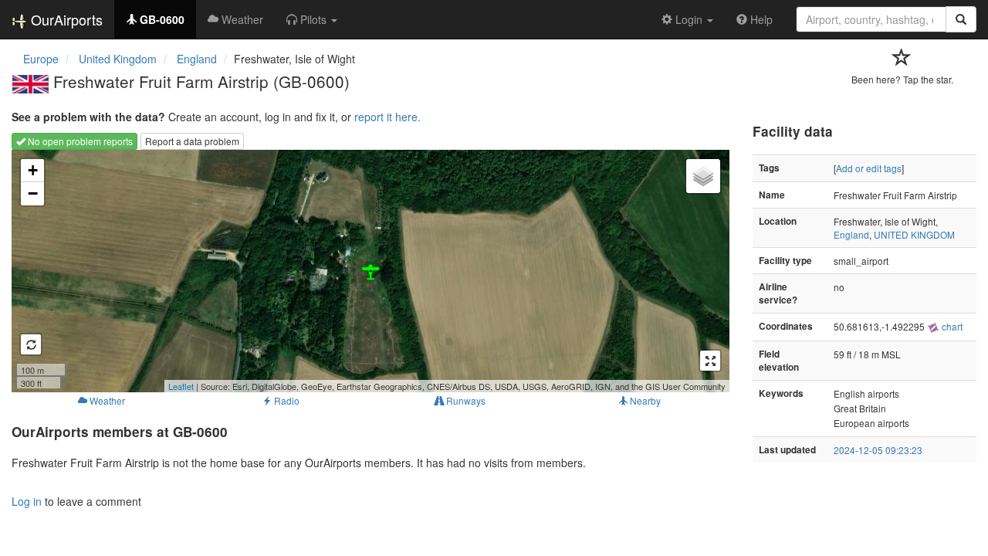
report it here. (387, 116)
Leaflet (181, 386)
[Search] (961, 19)
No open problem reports (79, 140)
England (851, 234)
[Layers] (703, 176)
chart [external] (951, 326)
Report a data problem (192, 140)
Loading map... (369, 271)
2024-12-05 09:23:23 (878, 449)
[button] (312, 19)
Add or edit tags (869, 168)
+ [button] (33, 170)
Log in (27, 501)
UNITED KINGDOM (914, 234)
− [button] (33, 193)
